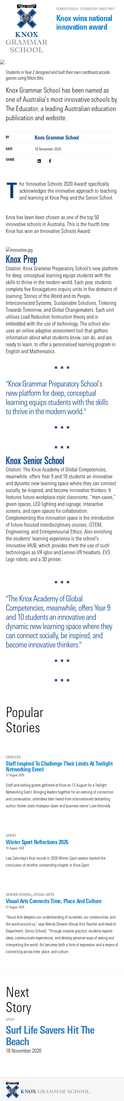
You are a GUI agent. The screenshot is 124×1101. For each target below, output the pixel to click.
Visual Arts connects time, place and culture (53, 901)
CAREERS (13, 757)
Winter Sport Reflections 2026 (37, 842)
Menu (8, 30)
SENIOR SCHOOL (67, 9)
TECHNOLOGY (88, 9)
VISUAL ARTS (43, 894)
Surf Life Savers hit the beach (50, 1035)
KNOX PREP (106, 9)
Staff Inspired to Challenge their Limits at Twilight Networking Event (59, 766)
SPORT (11, 835)
